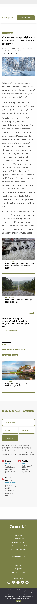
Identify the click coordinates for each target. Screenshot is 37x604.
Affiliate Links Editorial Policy (18, 546)
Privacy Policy (18, 539)
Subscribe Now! (12, 330)
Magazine (18, 569)
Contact (18, 553)
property (20, 349)
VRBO (15, 355)
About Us (18, 535)
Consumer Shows (18, 572)
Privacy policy (26, 598)
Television (18, 565)
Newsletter (18, 560)
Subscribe (25, 17)
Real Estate (7, 33)
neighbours (7, 349)
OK (18, 601)
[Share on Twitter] (11, 54)
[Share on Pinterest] (14, 54)
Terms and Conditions (18, 549)
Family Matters (8, 478)
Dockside (9, 461)
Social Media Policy (18, 542)
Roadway (6, 355)
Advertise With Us (18, 556)
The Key (25, 461)
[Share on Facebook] (8, 54)
